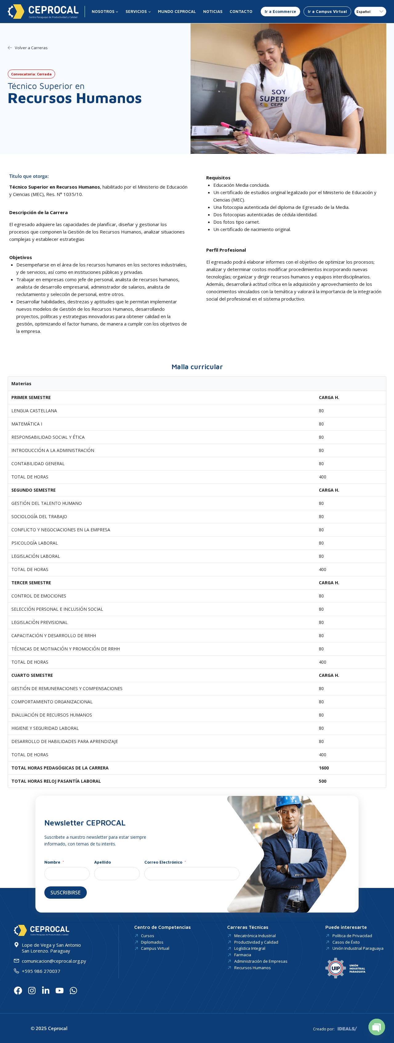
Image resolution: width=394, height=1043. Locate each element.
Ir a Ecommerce (280, 11)
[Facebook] (18, 990)
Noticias (213, 11)
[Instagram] (32, 990)
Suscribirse (65, 892)
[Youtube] (59, 990)
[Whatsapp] (73, 990)
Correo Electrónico (163, 862)
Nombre (53, 862)
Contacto (241, 11)
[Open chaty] (376, 1027)
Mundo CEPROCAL (177, 11)
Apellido (102, 862)
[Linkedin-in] (46, 990)
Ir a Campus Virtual (327, 11)
